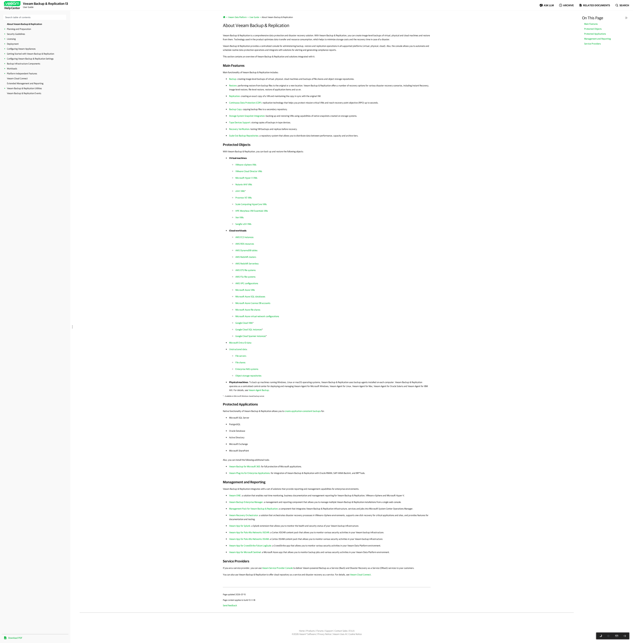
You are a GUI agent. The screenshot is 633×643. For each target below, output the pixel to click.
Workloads (12, 68)
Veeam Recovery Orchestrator (243, 515)
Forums (320, 630)
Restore (233, 85)
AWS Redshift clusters (245, 257)
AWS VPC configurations (246, 283)
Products (310, 630)
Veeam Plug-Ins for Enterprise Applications (249, 473)
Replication (234, 96)
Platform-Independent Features (22, 73)
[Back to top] (617, 636)
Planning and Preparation (19, 29)
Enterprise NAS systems (246, 369)
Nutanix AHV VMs (243, 184)
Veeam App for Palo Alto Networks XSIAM (249, 539)
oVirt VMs (240, 191)
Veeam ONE (235, 495)
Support (329, 630)
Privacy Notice (324, 634)
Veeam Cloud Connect (17, 78)
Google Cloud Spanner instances (250, 336)
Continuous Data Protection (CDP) (245, 102)
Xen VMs (239, 217)
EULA (351, 630)
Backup (232, 79)
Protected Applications (595, 33)
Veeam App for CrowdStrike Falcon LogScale (250, 545)
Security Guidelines (16, 34)
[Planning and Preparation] (625, 636)
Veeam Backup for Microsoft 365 (244, 466)
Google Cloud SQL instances (248, 329)
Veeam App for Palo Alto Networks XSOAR (249, 532)
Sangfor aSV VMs (243, 224)
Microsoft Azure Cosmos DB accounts (252, 303)
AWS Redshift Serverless (247, 263)
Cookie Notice (355, 634)
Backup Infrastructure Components (23, 63)
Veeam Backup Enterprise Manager (246, 502)
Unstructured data (238, 349)
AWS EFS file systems (245, 270)
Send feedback (230, 605)
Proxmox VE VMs (243, 197)
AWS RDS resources (244, 243)
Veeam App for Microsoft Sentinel (245, 552)
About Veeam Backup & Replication (24, 24)
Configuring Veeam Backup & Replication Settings (30, 58)
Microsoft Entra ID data (240, 342)
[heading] (327, 65)
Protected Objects (593, 29)
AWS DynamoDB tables (246, 250)
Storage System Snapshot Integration (247, 116)
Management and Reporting (597, 38)
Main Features (591, 24)
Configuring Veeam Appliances (21, 48)
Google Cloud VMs (244, 323)
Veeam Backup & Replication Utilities (24, 88)
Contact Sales (341, 630)
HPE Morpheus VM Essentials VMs (251, 210)
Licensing (11, 39)
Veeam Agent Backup (259, 390)
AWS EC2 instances (244, 237)
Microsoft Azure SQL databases (250, 296)
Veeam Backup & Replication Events (24, 93)
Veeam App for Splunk (239, 525)
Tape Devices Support (239, 122)
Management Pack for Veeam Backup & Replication (253, 508)
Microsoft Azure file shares (247, 309)
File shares (240, 362)
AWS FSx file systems (245, 276)
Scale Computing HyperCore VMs (251, 204)
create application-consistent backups (303, 411)
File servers (240, 356)
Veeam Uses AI (340, 634)
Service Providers (592, 43)
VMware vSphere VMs (245, 164)
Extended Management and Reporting (25, 83)
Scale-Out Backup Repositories (243, 135)
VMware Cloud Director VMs (248, 171)
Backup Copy (235, 109)
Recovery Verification (239, 129)
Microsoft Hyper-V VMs (246, 178)
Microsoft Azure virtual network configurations (257, 316)
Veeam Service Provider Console (277, 568)
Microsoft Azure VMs (245, 290)
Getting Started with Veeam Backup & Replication (30, 53)
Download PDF (15, 638)
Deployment (13, 44)
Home (302, 630)
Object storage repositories (248, 375)
